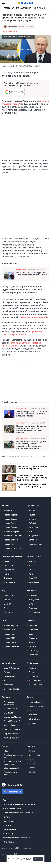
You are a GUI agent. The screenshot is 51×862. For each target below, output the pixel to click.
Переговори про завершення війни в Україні (24, 8)
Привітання (34, 655)
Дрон (6, 608)
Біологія (7, 604)
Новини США (9, 630)
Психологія (34, 608)
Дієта (31, 604)
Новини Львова (10, 527)
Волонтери (8, 685)
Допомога (33, 540)
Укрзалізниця (9, 582)
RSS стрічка (8, 842)
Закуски (32, 772)
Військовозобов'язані (38, 681)
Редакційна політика (12, 809)
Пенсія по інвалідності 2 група (13, 756)
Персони (6, 697)
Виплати (32, 519)
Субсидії (32, 523)
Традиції (32, 711)
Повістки (32, 668)
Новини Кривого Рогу (13, 536)
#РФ (23, 456)
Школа (32, 532)
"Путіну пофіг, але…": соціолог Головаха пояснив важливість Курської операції (31, 413)
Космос (7, 600)
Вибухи (7, 672)
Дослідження (34, 612)
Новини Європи (11, 626)
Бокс (31, 566)
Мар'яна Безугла (11, 734)
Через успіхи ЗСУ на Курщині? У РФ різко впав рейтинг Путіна (31, 274)
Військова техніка (11, 689)
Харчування (34, 600)
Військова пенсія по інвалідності (12, 763)
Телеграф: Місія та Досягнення (16, 838)
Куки (28, 859)
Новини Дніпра (10, 519)
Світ (4, 620)
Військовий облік (36, 685)
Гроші (6, 561)
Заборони (33, 715)
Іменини (32, 723)
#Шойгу (29, 456)
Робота (32, 515)
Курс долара (9, 578)
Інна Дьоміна (12, 26)
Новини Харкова (11, 515)
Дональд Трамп (10, 709)
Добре (38, 859)
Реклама (6, 817)
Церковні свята (35, 702)
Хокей (31, 574)
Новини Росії (21, 269)
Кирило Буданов (11, 725)
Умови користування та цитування (18, 813)
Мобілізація (32, 663)
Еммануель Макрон (12, 717)
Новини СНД (9, 638)
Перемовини (9, 676)
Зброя (6, 681)
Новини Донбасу (11, 540)
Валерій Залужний (12, 721)
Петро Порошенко (12, 729)
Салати (32, 768)
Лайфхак (33, 646)
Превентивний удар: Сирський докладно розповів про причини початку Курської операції (31, 429)
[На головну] (25, 3)
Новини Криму (10, 544)
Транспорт (8, 566)
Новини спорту (34, 556)
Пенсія (5, 746)
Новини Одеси (10, 523)
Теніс (31, 570)
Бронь (31, 672)
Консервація (34, 755)
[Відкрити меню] (4, 3)
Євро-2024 (33, 578)
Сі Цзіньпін (8, 713)
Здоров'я (31, 591)
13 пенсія (8, 751)
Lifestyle (31, 620)
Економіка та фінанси (12, 556)
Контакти (7, 825)
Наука (4, 591)
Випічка (32, 751)
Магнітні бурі (34, 651)
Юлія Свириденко (11, 738)
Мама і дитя (34, 596)
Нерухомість (9, 570)
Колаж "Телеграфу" (30, 66)
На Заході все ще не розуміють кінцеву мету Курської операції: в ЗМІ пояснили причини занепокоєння (31, 445)
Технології (8, 596)
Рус (47, 3)
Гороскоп (33, 626)
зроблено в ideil (9, 854)
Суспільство (33, 505)
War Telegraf (21, 408)
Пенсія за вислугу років (11, 773)
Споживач (33, 630)
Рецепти (31, 746)
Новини (5, 505)
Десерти (32, 764)
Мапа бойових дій (11, 668)
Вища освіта (34, 536)
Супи (31, 759)
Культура (33, 642)
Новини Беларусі (11, 646)
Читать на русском (9, 32)
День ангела (34, 719)
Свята (30, 697)
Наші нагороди (9, 821)
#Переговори (13, 456)
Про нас (6, 800)
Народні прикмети (37, 706)
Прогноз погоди (35, 544)
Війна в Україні (9, 663)
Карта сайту (8, 834)
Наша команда (9, 829)
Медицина (33, 527)
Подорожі (33, 638)
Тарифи (7, 574)
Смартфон (8, 612)
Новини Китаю (10, 642)
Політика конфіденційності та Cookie (19, 804)
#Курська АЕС (40, 456)
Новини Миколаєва (12, 548)
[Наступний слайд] (48, 8)
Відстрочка (33, 676)
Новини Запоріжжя (12, 532)
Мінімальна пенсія (12, 768)
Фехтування (34, 582)
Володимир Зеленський (9, 703)
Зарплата (33, 511)
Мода (31, 634)
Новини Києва (10, 511)
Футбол (32, 561)
